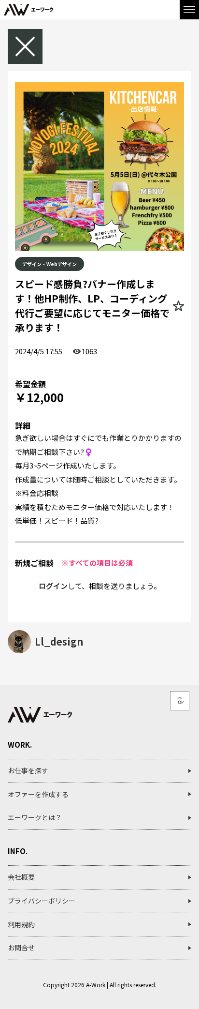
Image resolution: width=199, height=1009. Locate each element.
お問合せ (21, 947)
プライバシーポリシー (41, 900)
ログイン (53, 586)
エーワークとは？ (35, 817)
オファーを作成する (38, 794)
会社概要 (21, 877)
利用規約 (21, 924)
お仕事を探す (28, 770)
